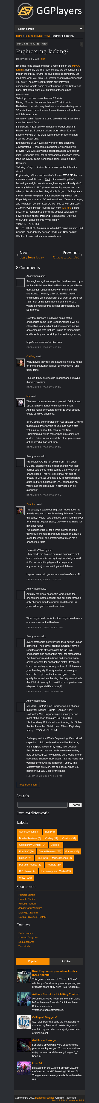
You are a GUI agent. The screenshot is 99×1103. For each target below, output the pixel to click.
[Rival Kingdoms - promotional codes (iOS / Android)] (24, 982)
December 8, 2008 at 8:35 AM (44, 495)
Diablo (54, 844)
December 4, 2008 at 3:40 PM (43, 347)
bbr (43, 58)
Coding (49, 838)
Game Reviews (47, 851)
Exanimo (31, 504)
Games (69, 851)
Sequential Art (26, 941)
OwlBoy (30, 356)
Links (40, 858)
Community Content (30, 844)
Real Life (51, 864)
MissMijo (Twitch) (28, 912)
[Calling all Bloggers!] (24, 1028)
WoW (44, 43)
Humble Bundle (26, 894)
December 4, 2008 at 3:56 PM (43, 387)
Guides (23, 858)
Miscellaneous (60, 858)
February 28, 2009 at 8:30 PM (44, 776)
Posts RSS (58, 1100)
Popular (33, 961)
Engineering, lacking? (42, 51)
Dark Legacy (25, 933)
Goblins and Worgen (44, 1040)
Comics (66, 838)
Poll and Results (28, 43)
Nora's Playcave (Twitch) (32, 917)
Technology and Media (53, 871)
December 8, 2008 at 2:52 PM (43, 579)
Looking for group (28, 937)
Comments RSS (75, 1100)
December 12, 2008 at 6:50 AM (44, 691)
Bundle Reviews (28, 838)
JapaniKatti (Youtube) (30, 908)
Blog (47, 831)
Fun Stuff (24, 851)
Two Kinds (24, 946)
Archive (66, 961)
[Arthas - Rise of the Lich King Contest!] (24, 1005)
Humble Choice (26, 899)
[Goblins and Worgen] (24, 1051)
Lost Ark (37, 1063)
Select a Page (26, 28)
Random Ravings (45, 1097)
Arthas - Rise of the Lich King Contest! (55, 994)
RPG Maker (25, 871)
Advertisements (28, 831)
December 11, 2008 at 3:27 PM (44, 627)
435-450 (66, 207)
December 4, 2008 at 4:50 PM (43, 447)
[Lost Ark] (24, 1074)
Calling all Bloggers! (44, 1017)
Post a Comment (28, 784)
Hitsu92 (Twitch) (27, 903)
